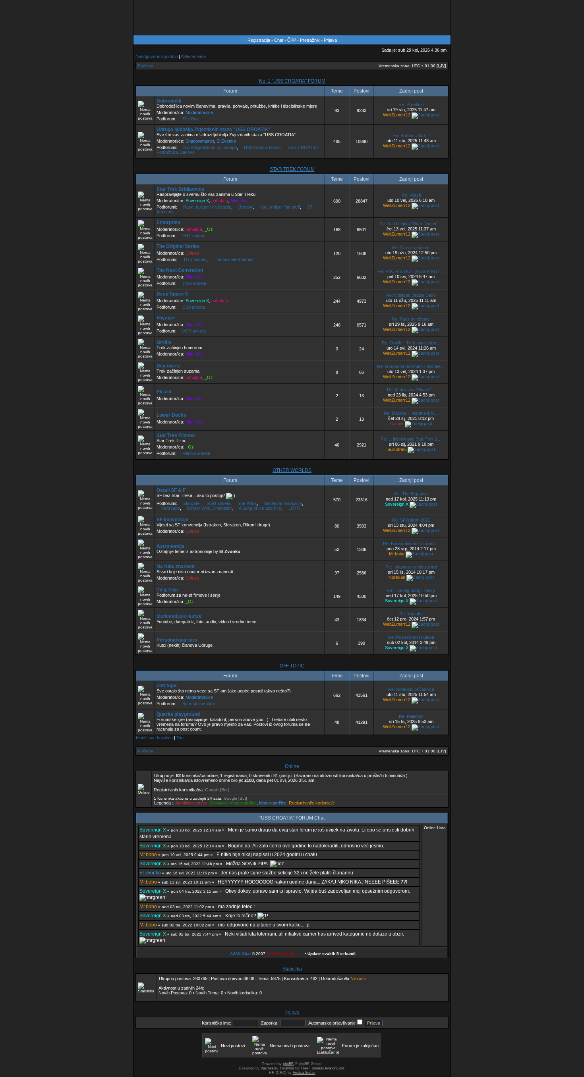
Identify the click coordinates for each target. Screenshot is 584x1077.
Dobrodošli (169, 101)
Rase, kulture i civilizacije (207, 207)
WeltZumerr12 (396, 114)
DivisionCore (333, 1068)
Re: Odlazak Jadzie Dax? (411, 295)
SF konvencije (172, 519)
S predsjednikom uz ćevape (210, 147)
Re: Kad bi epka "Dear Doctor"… (411, 223)
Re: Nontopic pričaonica (411, 689)
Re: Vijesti (411, 195)
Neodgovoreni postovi (156, 56)
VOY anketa (194, 331)
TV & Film (167, 590)
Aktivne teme (193, 56)
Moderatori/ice (199, 112)
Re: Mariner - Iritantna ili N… (411, 413)
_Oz (209, 229)
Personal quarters (177, 640)
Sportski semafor (198, 703)
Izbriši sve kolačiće (154, 737)
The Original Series (178, 246)
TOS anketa (195, 259)
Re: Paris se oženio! (411, 319)
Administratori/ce (191, 802)
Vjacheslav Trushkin (277, 1068)
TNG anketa (194, 283)
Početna (145, 66)
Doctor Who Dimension (209, 508)
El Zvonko (226, 141)
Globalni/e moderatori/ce (233, 802)
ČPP (291, 40)
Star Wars (247, 503)
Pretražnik (310, 40)
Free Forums (311, 1068)
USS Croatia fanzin (262, 147)
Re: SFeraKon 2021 (411, 520)
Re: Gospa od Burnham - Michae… (411, 366)
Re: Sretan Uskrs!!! (411, 135)
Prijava (330, 40)
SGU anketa (218, 503)
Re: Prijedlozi (410, 104)
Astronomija (170, 546)
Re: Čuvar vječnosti (411, 247)
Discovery (168, 366)
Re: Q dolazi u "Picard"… (411, 389)
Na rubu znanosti (176, 566)
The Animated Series (233, 259)
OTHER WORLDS (292, 470)
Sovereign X (197, 200)
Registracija (259, 40)
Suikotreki (396, 449)
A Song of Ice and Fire (260, 508)
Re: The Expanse (411, 493)
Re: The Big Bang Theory (411, 590)
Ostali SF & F (171, 490)
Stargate (191, 503)
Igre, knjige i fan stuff (280, 207)
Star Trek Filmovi (176, 435)
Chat (279, 40)
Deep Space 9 (172, 294)
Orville (164, 342)
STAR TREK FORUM (292, 169)
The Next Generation (180, 270)
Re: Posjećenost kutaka (411, 637)
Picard (164, 391)
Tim (180, 737)
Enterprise (168, 222)
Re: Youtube (411, 613)
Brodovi (245, 207)
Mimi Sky (239, 200)
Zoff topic (167, 685)
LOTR (294, 508)
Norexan (397, 577)
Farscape (170, 508)
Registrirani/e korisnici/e (312, 802)
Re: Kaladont (411, 716)
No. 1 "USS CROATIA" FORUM (292, 81)
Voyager (166, 318)
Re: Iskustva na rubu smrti (411, 567)
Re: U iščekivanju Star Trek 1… (411, 439)
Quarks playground (178, 714)
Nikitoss (358, 978)
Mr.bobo (396, 553)
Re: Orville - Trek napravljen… (411, 342)
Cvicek (192, 253)
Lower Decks (171, 415)
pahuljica (219, 200)
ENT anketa (193, 235)
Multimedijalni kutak (179, 616)
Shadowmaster (200, 141)
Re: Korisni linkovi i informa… (411, 543)
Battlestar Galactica (283, 503)
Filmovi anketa (196, 453)
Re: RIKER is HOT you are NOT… (411, 271)
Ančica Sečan (304, 1073)
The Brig (190, 118)
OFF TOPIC (292, 666)
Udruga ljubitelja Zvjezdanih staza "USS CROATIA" (214, 129)
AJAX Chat (240, 953)
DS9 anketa (193, 307)
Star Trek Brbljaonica (180, 189)
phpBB (288, 1064)
